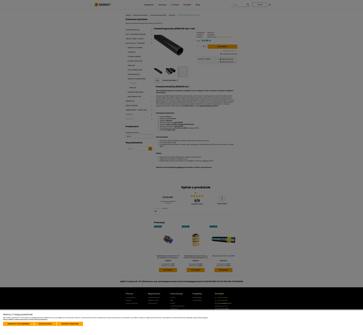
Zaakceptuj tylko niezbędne (18, 324)
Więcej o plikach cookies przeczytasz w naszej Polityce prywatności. (25, 319)
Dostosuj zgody (45, 324)
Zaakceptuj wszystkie (69, 324)
